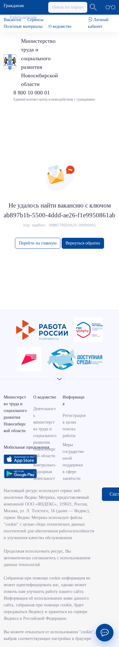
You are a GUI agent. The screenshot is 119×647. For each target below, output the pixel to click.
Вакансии (12, 19)
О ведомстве (60, 26)
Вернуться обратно (83, 243)
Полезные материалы (23, 26)
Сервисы (35, 19)
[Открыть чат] (105, 632)
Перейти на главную (37, 243)
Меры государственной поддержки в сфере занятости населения (73, 465)
